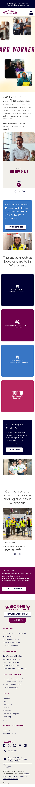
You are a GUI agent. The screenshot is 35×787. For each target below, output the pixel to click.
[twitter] (9, 745)
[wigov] (7, 765)
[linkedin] (25, 745)
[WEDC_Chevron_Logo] (10, 11)
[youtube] (20, 745)
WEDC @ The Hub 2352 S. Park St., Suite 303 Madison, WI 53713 (17, 759)
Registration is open (15, 3)
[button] (19, 185)
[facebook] (4, 745)
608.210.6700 (12, 751)
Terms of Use (13, 776)
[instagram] (14, 745)
